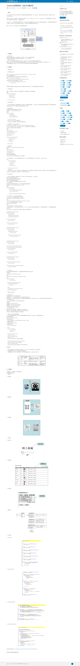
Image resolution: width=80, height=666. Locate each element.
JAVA (62, 80)
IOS (62, 121)
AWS (68, 123)
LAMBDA (69, 119)
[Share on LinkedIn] (34, 8)
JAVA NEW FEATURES (64, 103)
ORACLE (62, 123)
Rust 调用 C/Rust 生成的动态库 (66, 25)
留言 (27, 1)
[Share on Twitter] (31, 8)
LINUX (69, 115)
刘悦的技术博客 (63, 132)
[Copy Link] (36, 8)
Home (20, 1)
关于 (30, 1)
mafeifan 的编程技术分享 (64, 134)
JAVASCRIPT (69, 117)
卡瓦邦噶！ (62, 131)
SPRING (62, 117)
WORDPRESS (63, 115)
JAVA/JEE (68, 80)
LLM (66, 121)
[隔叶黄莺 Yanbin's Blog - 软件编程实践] (13, 1)
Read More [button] (63, 17)
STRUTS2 (63, 119)
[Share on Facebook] (33, 8)
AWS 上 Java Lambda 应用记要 (66, 30)
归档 (24, 1)
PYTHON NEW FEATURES (65, 105)
